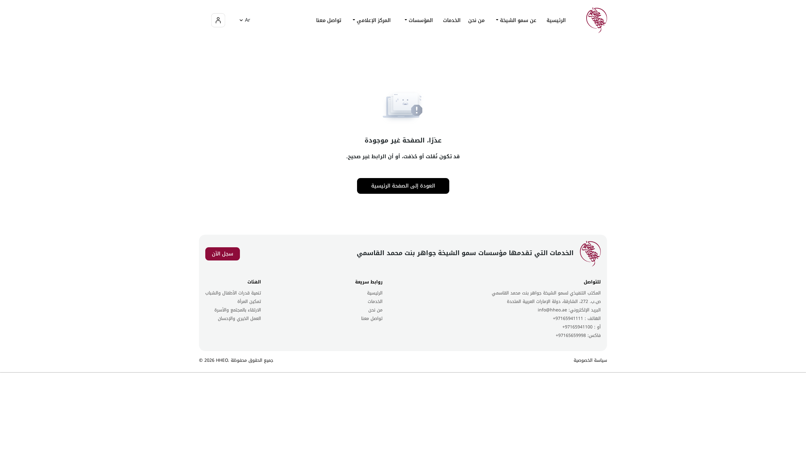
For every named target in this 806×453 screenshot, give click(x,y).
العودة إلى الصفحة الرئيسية (403, 186)
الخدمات (375, 301)
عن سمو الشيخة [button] (517, 20)
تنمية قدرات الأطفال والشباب (233, 293)
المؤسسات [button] (420, 20)
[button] (244, 20)
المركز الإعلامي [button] (373, 20)
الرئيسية (556, 20)
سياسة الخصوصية (590, 360)
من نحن (476, 20)
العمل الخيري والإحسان (239, 318)
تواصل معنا (328, 20)
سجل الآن (222, 254)
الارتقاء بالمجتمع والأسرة (237, 310)
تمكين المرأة (249, 301)
